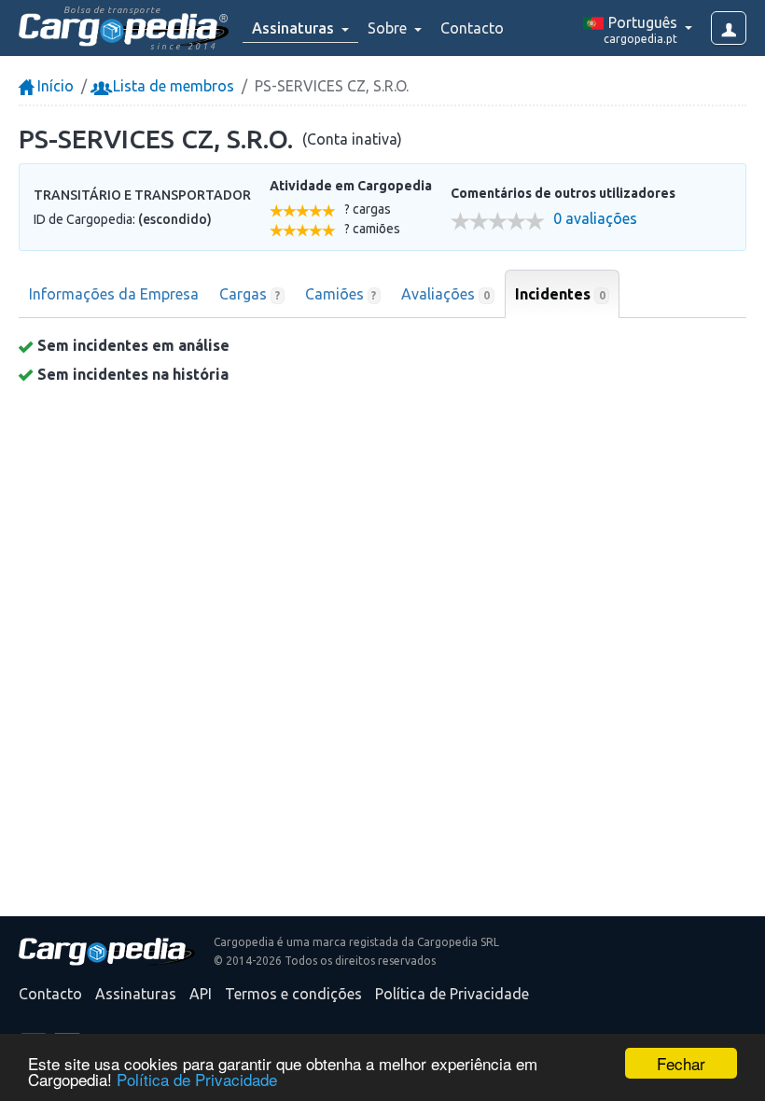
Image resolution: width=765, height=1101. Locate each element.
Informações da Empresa (114, 294)
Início (54, 85)
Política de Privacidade (197, 1079)
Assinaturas (135, 993)
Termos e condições (293, 993)
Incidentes (560, 294)
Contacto (472, 28)
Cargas (249, 294)
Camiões (341, 294)
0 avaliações (595, 219)
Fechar (681, 1063)
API (200, 993)
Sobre (389, 28)
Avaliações (445, 294)
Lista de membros (171, 85)
